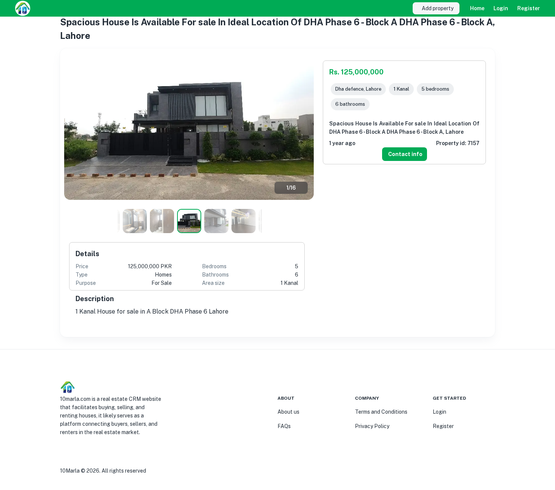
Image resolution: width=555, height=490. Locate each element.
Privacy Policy (372, 426)
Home (477, 8)
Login (500, 8)
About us (288, 412)
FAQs (284, 426)
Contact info (405, 154)
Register (528, 8)
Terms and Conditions (381, 412)
